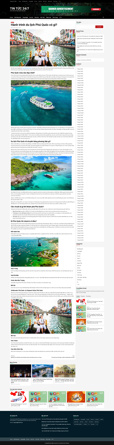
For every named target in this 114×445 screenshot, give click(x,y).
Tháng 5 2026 (80, 71)
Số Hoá (78, 267)
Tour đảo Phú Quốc (26, 68)
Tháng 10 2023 (80, 138)
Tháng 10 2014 (80, 240)
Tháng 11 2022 (80, 163)
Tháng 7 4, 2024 (39, 382)
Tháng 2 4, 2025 (17, 384)
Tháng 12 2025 (80, 80)
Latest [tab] (78, 296)
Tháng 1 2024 (80, 131)
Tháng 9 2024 (80, 115)
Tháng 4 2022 (80, 175)
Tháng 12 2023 (80, 133)
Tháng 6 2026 (80, 68)
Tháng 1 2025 (80, 105)
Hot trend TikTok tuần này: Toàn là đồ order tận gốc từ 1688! (90, 36)
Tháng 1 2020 (80, 221)
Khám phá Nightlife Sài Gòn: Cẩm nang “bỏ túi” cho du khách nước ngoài (20, 380)
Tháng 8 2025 (80, 89)
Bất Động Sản (24, 1)
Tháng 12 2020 (80, 196)
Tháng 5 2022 (80, 173)
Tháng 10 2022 (80, 166)
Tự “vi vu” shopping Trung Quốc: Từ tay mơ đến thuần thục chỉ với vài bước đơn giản (89, 43)
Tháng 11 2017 (80, 233)
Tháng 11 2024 (80, 110)
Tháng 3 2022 (80, 177)
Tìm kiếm (78, 22)
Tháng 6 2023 (80, 147)
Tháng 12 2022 (80, 161)
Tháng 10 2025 (80, 85)
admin (13, 27)
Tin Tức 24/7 (19, 8)
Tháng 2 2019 (80, 226)
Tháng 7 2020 (80, 207)
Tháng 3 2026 (80, 73)
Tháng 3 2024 (80, 126)
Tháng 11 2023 (80, 136)
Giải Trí (78, 258)
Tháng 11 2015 (80, 237)
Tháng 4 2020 (80, 214)
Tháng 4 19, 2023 (18, 27)
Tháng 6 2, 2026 (93, 406)
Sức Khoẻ (79, 270)
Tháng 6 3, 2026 (74, 406)
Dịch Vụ (78, 253)
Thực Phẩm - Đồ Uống (78, 424)
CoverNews (60, 443)
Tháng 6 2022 (80, 170)
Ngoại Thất (79, 263)
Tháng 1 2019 (80, 228)
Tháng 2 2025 (80, 103)
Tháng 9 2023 (80, 140)
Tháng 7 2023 (80, 145)
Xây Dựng (79, 279)
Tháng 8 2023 (80, 142)
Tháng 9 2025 (80, 87)
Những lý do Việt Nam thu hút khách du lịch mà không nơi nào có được (26, 356)
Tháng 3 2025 (80, 101)
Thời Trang (55, 1)
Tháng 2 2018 (80, 230)
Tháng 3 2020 (80, 216)
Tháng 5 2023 (80, 149)
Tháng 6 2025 (80, 94)
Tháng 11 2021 (80, 184)
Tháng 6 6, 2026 (36, 406)
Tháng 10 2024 (80, 112)
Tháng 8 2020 (80, 205)
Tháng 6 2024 (80, 119)
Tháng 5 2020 (80, 212)
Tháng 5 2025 (80, 96)
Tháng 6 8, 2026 (17, 406)
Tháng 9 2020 (80, 203)
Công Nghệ (31, 1)
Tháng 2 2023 (80, 156)
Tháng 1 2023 (80, 159)
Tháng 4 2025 (80, 99)
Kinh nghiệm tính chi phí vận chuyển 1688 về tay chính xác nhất (89, 46)
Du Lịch (35, 1)
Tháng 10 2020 (80, 200)
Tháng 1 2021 (80, 193)
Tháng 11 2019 (80, 223)
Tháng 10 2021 (80, 186)
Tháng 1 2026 (80, 78)
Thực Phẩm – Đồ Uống (81, 277)
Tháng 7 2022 (80, 168)
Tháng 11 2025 (80, 82)
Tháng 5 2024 (80, 122)
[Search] (103, 17)
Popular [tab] (83, 296)
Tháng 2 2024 (80, 129)
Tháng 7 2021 (80, 189)
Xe (77, 282)
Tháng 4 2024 (80, 124)
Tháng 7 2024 (80, 117)
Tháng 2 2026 (80, 75)
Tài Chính (79, 272)
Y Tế (59, 1)
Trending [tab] (88, 296)
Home (20, 1)
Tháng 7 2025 (80, 92)
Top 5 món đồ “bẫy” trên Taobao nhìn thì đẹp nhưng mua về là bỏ (90, 50)
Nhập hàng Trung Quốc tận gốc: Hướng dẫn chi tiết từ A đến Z (89, 39)
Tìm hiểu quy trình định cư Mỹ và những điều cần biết (63, 356)
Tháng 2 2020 (80, 219)
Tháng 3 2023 (80, 154)
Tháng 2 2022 (80, 179)
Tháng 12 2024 (80, 108)
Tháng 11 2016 (80, 235)
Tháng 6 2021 (80, 191)
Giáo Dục (40, 1)
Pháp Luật (50, 1)
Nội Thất (45, 1)
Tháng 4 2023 (80, 152)
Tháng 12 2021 (80, 182)
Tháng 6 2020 (80, 210)
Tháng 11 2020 (80, 198)
